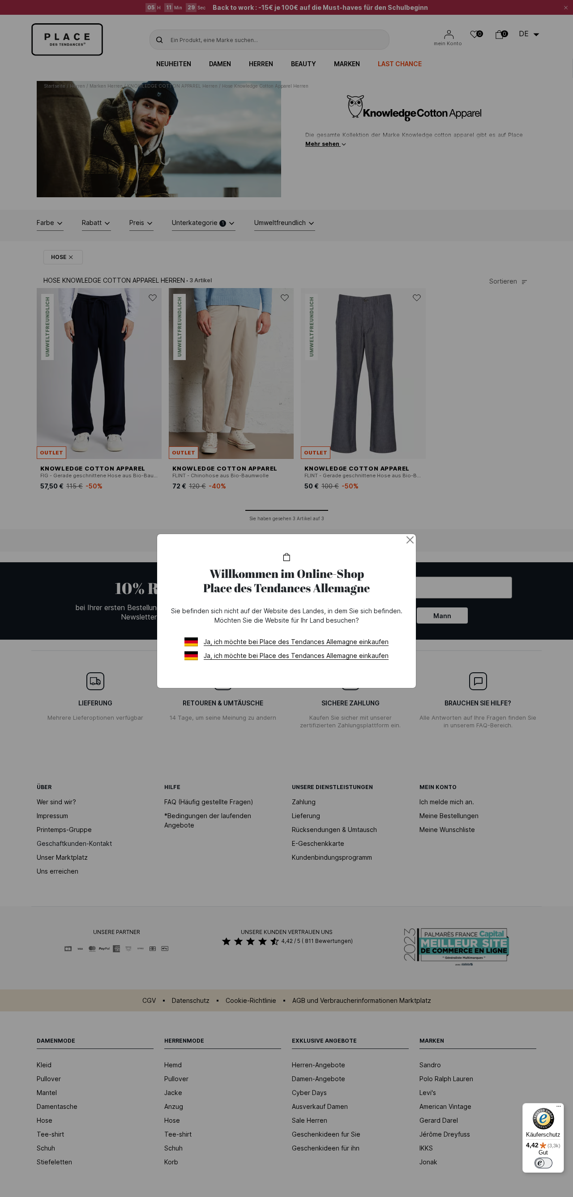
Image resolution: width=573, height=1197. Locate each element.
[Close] (410, 540)
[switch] (543, 1163)
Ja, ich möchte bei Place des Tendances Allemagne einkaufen (296, 641)
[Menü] (558, 1108)
